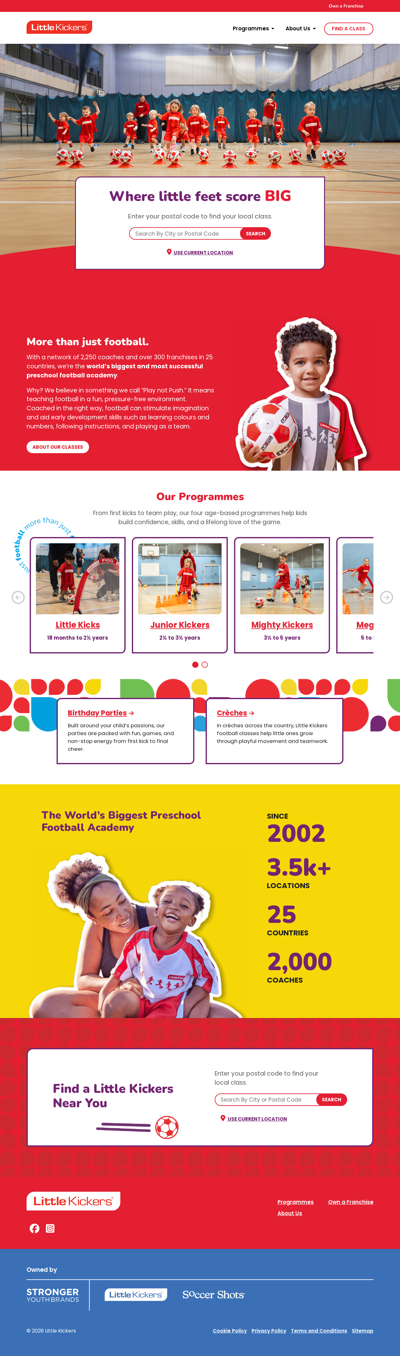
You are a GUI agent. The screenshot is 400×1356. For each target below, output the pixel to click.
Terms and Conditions (319, 1331)
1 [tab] (195, 665)
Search (255, 233)
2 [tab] (205, 665)
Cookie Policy (230, 1331)
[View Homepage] (59, 27)
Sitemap (362, 1331)
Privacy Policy (269, 1331)
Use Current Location (203, 252)
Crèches (232, 713)
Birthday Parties (97, 713)
